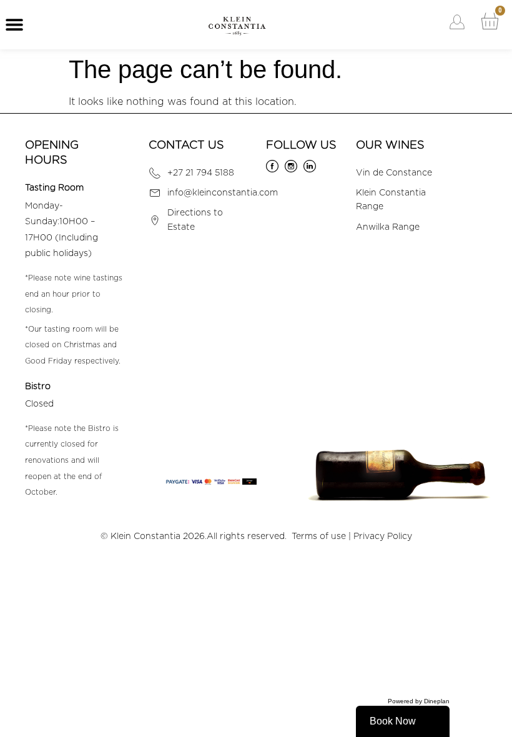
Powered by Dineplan (419, 701)
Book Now (393, 721)
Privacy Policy (382, 536)
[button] (14, 25)
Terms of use (319, 536)
